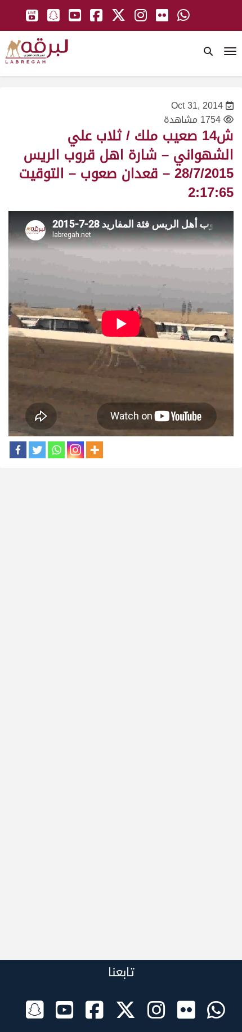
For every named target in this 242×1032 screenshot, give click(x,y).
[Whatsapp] (56, 449)
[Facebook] (18, 449)
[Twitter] (37, 449)
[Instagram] (75, 449)
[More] (94, 449)
